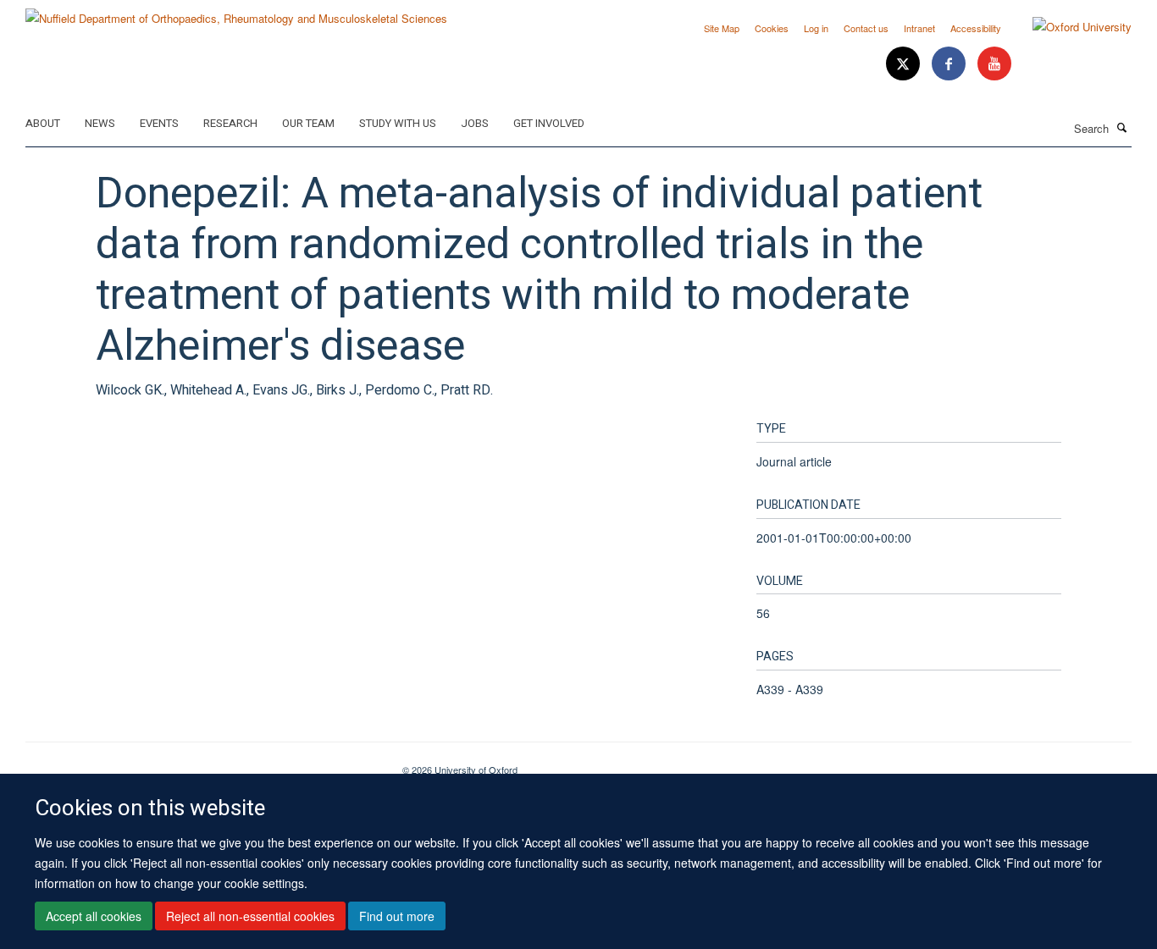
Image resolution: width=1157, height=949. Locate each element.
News (100, 123)
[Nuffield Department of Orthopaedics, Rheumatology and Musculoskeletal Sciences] (236, 12)
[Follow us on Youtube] (994, 64)
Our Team (308, 123)
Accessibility (975, 28)
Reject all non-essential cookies (250, 916)
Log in (816, 28)
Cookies (772, 28)
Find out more (397, 916)
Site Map (721, 28)
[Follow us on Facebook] (950, 64)
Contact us (866, 28)
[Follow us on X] (904, 64)
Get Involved (548, 123)
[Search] (1122, 127)
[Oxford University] (1069, 27)
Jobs (475, 123)
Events (159, 123)
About (42, 123)
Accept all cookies (93, 916)
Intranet (919, 28)
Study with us (397, 123)
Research (230, 123)
